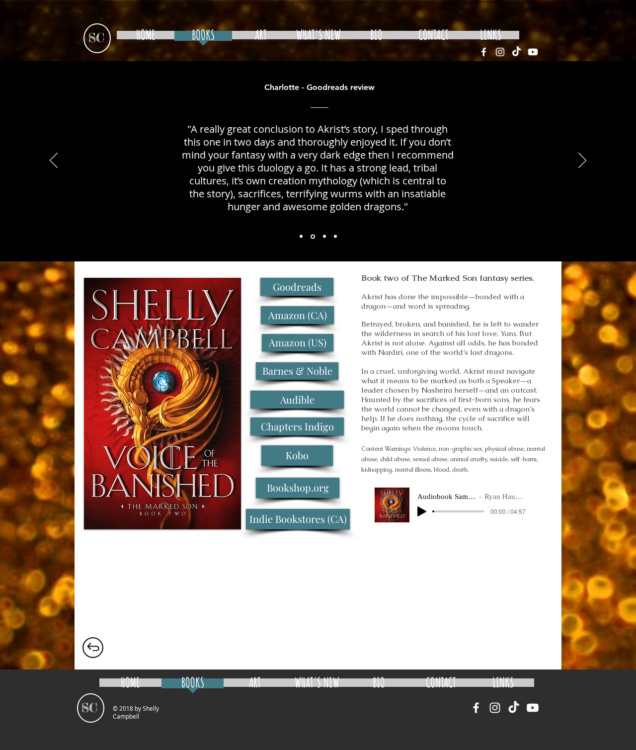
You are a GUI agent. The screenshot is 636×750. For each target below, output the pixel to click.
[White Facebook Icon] (483, 52)
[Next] (582, 161)
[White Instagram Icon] (500, 52)
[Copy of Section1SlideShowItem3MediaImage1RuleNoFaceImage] (335, 236)
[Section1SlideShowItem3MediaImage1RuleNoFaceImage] (324, 236)
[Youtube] (533, 52)
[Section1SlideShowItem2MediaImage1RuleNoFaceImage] (313, 236)
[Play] (421, 511)
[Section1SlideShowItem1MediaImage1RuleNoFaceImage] (301, 236)
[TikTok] (516, 52)
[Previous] (54, 161)
